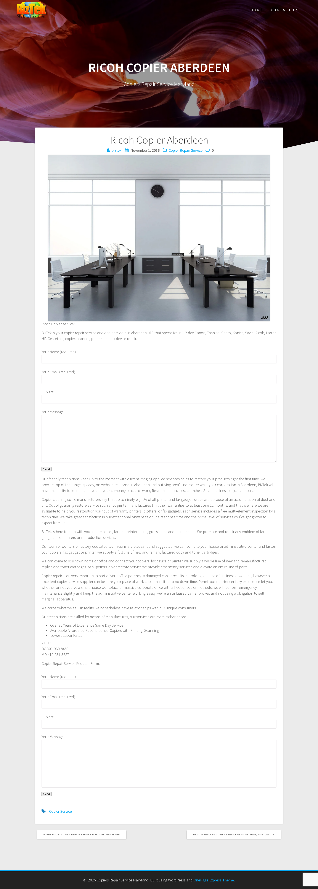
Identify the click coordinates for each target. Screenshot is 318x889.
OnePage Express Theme (214, 880)
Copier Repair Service (185, 150)
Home (256, 9)
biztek (117, 150)
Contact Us (285, 9)
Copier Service (60, 811)
